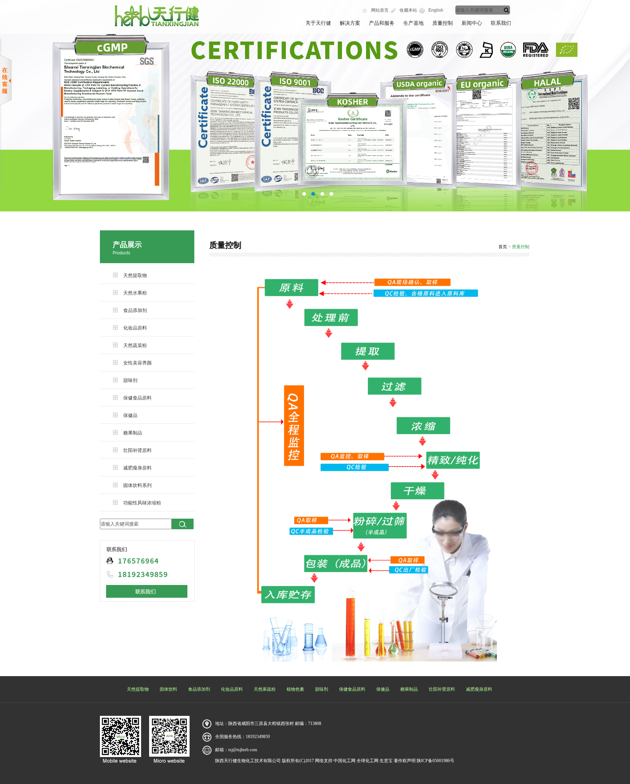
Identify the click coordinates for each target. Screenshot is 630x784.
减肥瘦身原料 (137, 468)
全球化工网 (367, 760)
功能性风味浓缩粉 (142, 503)
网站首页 (380, 10)
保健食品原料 (137, 398)
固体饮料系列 (137, 485)
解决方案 (350, 23)
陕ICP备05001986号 (435, 760)
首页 (502, 246)
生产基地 (413, 23)
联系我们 (501, 23)
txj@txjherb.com (242, 749)
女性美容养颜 (137, 363)
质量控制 (442, 23)
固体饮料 (168, 689)
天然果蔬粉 (265, 689)
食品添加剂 (135, 310)
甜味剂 (130, 380)
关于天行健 (318, 23)
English (435, 10)
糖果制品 (132, 433)
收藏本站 (408, 10)
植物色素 (295, 689)
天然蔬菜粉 (135, 345)
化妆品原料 (135, 328)
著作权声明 (405, 760)
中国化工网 (344, 760)
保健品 (130, 415)
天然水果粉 (135, 293)
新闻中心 (472, 23)
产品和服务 (381, 23)
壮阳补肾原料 (137, 450)
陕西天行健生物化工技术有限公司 (248, 760)
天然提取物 (135, 275)
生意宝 (386, 760)
